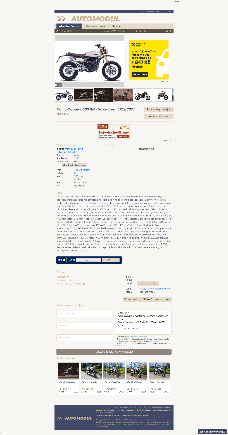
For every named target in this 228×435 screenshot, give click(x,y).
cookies (99, 410)
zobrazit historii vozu (75, 165)
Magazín (116, 26)
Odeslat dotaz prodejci (114, 351)
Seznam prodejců (95, 26)
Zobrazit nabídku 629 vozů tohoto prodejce (147, 299)
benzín (78, 173)
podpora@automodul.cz (161, 407)
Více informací (160, 116)
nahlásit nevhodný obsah (106, 412)
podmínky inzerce (118, 410)
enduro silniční (82, 170)
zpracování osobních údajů (136, 337)
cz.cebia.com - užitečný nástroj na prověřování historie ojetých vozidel (122, 415)
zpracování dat (165, 410)
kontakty (106, 410)
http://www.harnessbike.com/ (155, 288)
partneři (156, 410)
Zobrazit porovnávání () (212, 432)
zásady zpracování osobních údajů (139, 410)
